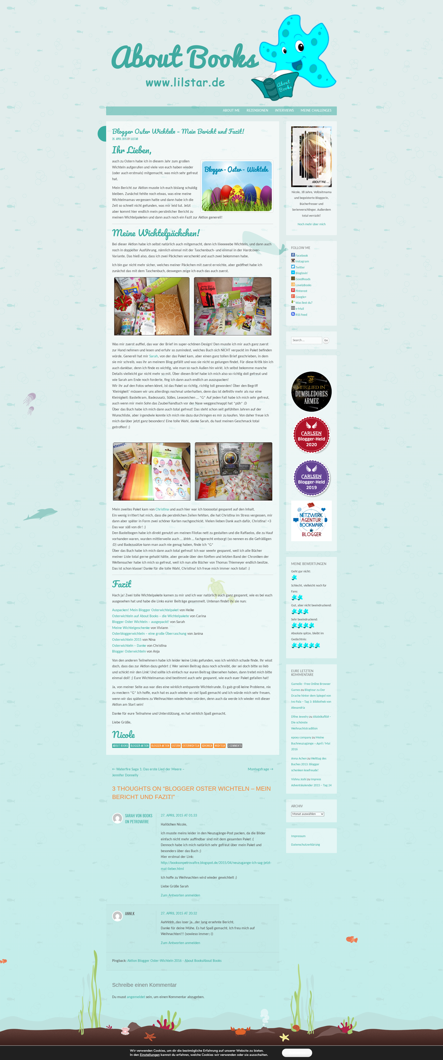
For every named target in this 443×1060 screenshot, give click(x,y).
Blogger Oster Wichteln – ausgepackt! (140, 622)
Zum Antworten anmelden (180, 895)
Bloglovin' (301, 273)
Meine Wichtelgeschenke (131, 628)
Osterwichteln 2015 (126, 640)
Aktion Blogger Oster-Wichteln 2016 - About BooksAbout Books (174, 961)
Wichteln (220, 745)
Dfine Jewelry (299, 717)
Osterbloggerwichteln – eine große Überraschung (149, 634)
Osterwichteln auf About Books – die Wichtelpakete (150, 616)
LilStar (134, 139)
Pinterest (301, 291)
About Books (120, 745)
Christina (162, 509)
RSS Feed (301, 315)
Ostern (176, 745)
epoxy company (301, 737)
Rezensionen (257, 110)
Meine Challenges (316, 110)
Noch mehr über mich (312, 224)
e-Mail (299, 309)
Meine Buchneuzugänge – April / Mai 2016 (310, 743)
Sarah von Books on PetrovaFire (138, 818)
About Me (231, 110)
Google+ (300, 297)
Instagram (302, 261)
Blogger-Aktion (140, 745)
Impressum (298, 836)
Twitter (300, 267)
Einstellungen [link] (150, 1055)
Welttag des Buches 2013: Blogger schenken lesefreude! (308, 764)
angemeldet (136, 997)
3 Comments (235, 745)
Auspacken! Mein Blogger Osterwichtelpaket (145, 610)
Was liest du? (303, 303)
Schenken (207, 745)
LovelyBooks (303, 285)
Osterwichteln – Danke (129, 646)
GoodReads (302, 279)
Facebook (301, 256)
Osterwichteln (191, 745)
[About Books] (221, 103)
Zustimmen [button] (297, 1053)
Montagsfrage (260, 769)
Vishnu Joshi (298, 779)
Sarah (153, 356)
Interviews (284, 110)
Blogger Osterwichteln (129, 651)
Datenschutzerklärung (305, 845)
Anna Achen (299, 758)
